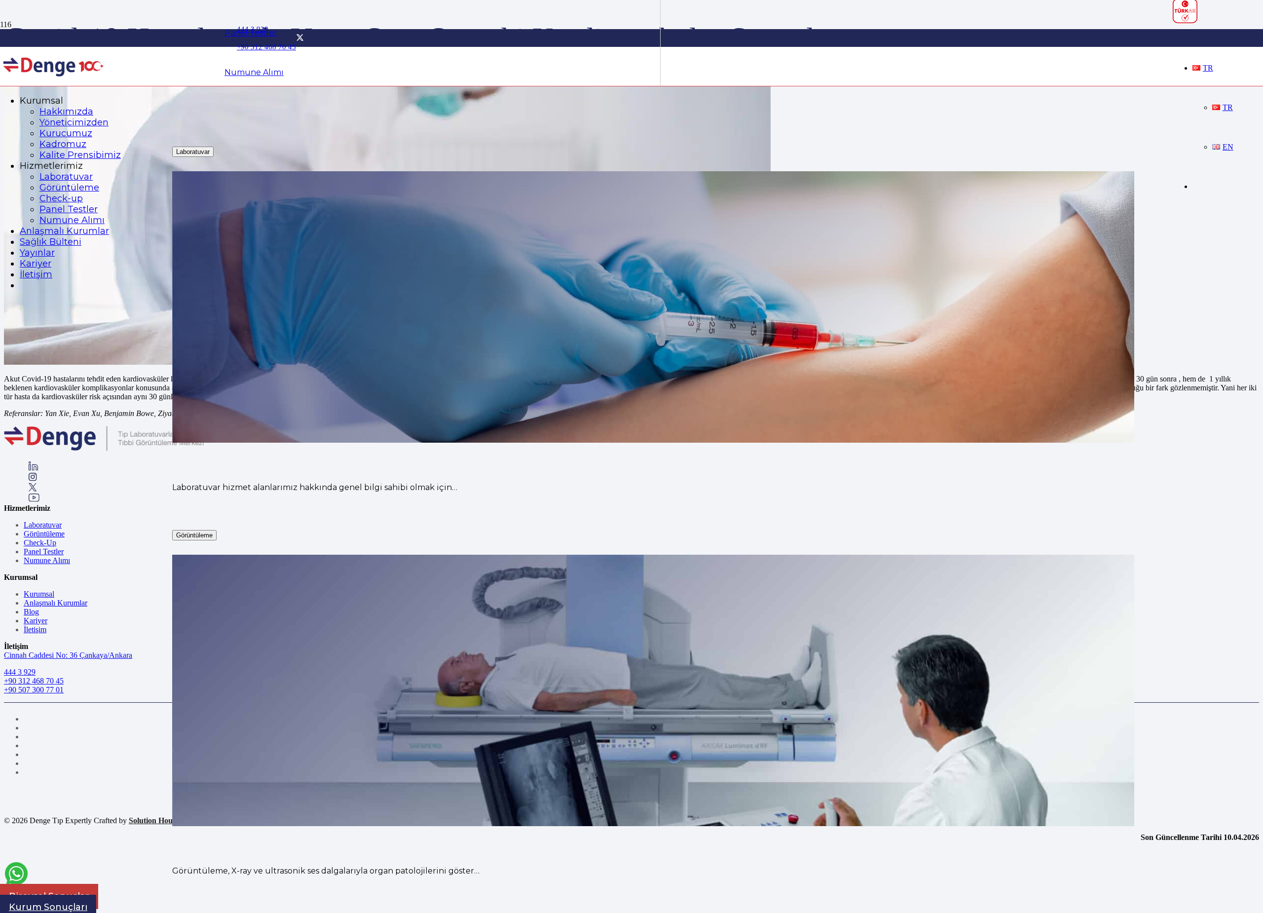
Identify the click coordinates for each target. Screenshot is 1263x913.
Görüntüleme (44, 534)
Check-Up (40, 542)
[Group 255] (33, 489)
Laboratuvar (43, 525)
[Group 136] (34, 499)
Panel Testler (44, 551)
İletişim (35, 629)
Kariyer (35, 620)
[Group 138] (33, 478)
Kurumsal (39, 594)
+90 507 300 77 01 (34, 689)
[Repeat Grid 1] (104, 449)
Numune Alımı (47, 560)
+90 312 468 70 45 (34, 681)
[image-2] (54, 80)
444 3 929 (20, 672)
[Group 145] (33, 468)
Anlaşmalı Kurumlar (55, 603)
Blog (31, 612)
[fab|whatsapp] (16, 875)
